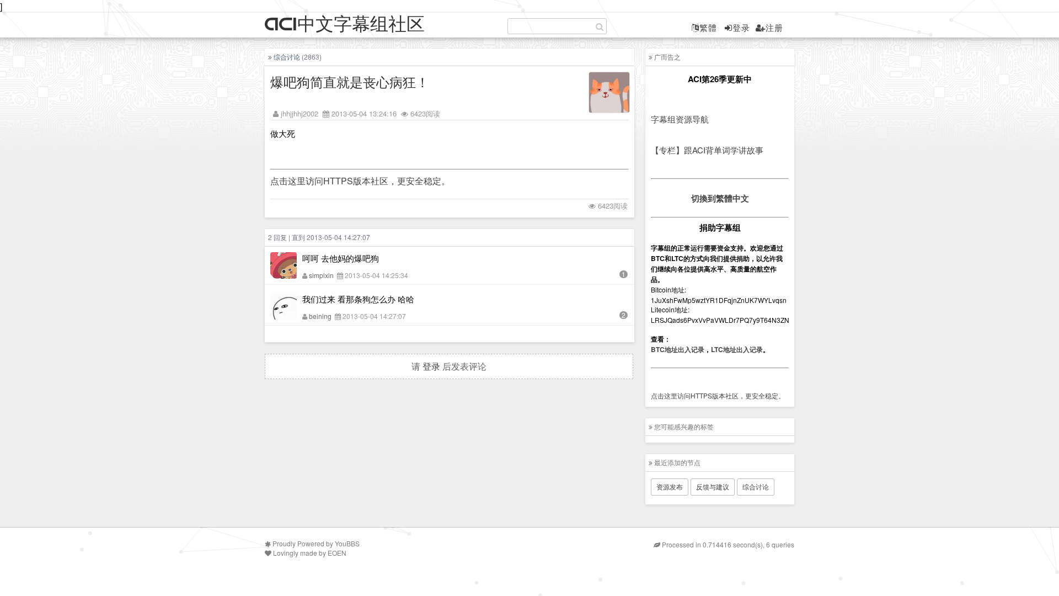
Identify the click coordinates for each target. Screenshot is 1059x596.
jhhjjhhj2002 (299, 113)
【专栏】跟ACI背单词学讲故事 (707, 150)
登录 (741, 27)
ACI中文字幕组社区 (345, 24)
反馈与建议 (712, 486)
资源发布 (669, 486)
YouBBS (347, 543)
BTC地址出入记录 (677, 349)
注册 (774, 27)
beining (320, 316)
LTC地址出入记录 (737, 349)
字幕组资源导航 (680, 119)
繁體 (708, 27)
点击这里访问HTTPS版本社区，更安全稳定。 (360, 180)
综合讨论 (287, 56)
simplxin (321, 275)
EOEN (337, 552)
